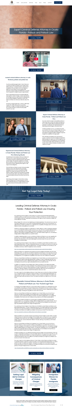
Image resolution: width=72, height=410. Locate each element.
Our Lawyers (36, 405)
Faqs (41, 405)
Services (44, 405)
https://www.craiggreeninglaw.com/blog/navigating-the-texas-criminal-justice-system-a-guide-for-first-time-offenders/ (33, 249)
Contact (53, 405)
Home (32, 405)
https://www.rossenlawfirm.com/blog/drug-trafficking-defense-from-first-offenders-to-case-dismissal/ (30, 311)
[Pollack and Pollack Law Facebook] (60, 405)
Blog (50, 405)
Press (47, 405)
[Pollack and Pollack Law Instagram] (62, 405)
